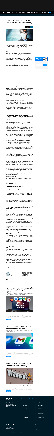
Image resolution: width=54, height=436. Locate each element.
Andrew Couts (14, 273)
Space (38, 404)
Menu (1, 12)
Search (53, 12)
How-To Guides (40, 408)
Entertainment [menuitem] (28, 12)
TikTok (27, 398)
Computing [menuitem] (16, 12)
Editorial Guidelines (25, 417)
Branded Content (40, 414)
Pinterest (29, 398)
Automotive (24, 409)
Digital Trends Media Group (11, 432)
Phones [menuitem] (20, 12)
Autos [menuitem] (37, 12)
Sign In (49, 12)
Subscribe (44, 65)
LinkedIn (31, 398)
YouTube (26, 398)
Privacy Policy (44, 424)
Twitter (24, 398)
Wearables (39, 402)
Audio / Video (25, 405)
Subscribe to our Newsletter (41, 413)
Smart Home (24, 406)
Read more (8, 319)
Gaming (24, 404)
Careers (36, 424)
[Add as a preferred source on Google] (27, 27)
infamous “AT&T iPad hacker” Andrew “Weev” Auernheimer (15, 54)
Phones (24, 401)
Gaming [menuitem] (23, 12)
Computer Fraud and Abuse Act (22, 46)
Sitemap (44, 427)
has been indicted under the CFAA (24, 58)
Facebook (21, 398)
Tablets (39, 401)
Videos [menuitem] (45, 12)
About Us (24, 413)
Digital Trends (5, 13)
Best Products (39, 406)
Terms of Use (36, 429)
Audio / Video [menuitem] (33, 12)
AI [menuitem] (12, 12)
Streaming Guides (40, 405)
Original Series (40, 409)
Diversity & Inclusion (37, 427)
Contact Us (24, 414)
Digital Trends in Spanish (41, 417)
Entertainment (25, 408)
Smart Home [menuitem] (41, 12)
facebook (11, 275)
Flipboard (32, 398)
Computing (24, 402)
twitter (12, 275)
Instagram (22, 398)
